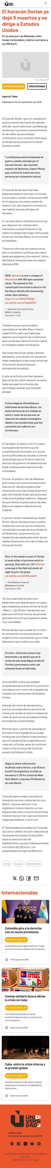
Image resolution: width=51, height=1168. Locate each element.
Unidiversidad (37, 86)
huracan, (18, 863)
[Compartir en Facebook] (29, 878)
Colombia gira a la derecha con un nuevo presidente (23, 930)
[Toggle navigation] (45, 3)
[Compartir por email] (36, 878)
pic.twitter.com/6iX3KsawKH (21, 575)
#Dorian (16, 275)
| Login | (35, 1160)
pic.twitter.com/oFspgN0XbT (21, 302)
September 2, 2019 (13, 588)
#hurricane (11, 279)
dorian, (7, 863)
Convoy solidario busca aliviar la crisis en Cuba (25, 998)
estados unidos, (34, 863)
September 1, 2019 (13, 315)
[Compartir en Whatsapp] (21, 878)
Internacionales (13, 86)
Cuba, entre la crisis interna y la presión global (25, 1066)
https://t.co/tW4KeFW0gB (20, 298)
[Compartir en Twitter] (15, 878)
